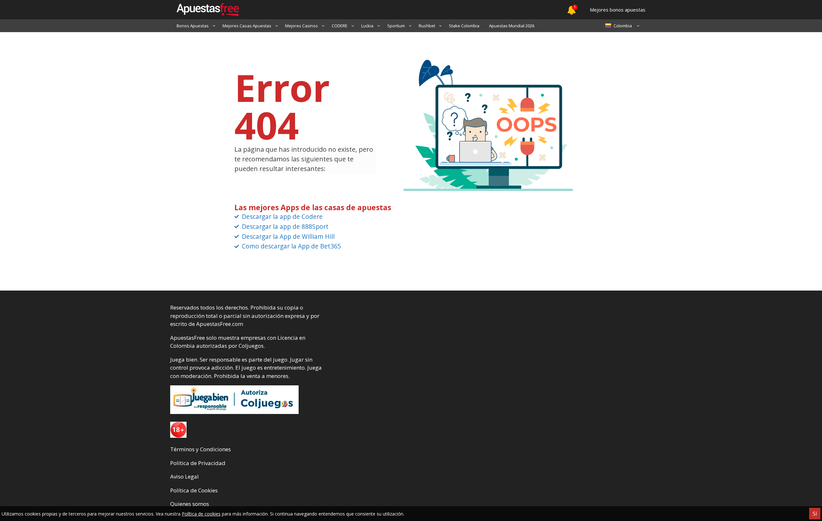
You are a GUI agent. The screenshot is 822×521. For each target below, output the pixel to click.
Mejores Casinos (301, 26)
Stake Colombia (464, 26)
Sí (815, 513)
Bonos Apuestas (193, 26)
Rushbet (427, 26)
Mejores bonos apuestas (617, 9)
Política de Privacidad (197, 463)
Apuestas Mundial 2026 (511, 26)
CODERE (339, 26)
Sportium (396, 26)
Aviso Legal (184, 476)
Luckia (367, 26)
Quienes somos (189, 504)
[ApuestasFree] (204, 9)
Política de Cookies (194, 490)
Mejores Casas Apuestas (247, 26)
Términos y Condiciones (200, 449)
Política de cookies (201, 514)
